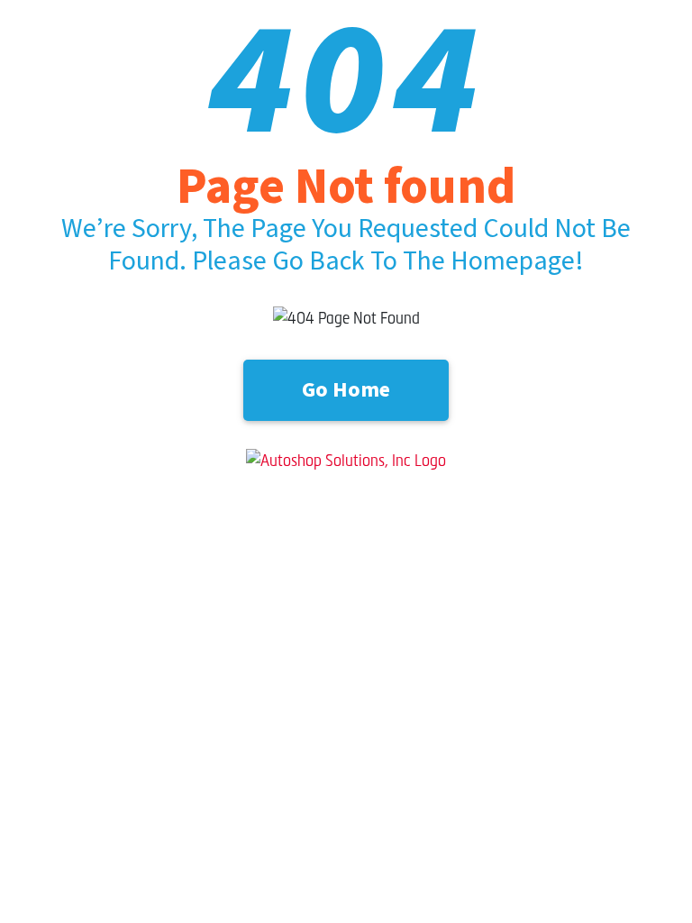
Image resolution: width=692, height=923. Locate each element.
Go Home (346, 390)
